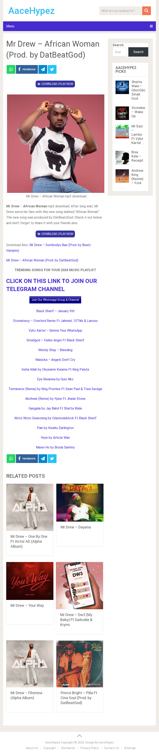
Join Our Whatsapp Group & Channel (55, 299)
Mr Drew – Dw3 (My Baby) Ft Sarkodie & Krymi (76, 620)
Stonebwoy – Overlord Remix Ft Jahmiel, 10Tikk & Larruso (55, 321)
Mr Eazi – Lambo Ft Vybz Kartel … (137, 134)
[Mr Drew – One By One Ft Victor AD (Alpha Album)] (29, 507)
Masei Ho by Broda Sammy (55, 447)
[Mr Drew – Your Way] (29, 581)
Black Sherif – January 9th (55, 311)
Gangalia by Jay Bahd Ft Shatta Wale (55, 408)
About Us (32, 748)
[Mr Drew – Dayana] (80, 503)
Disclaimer (68, 748)
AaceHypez (31, 10)
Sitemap (130, 748)
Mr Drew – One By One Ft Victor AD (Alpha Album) (29, 541)
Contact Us (111, 748)
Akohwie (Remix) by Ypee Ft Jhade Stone (55, 399)
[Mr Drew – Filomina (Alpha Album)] (29, 664)
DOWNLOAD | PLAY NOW (57, 84)
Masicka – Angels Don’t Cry (55, 360)
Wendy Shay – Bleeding (55, 350)
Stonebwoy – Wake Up (140, 112)
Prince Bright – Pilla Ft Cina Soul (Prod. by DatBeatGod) (79, 698)
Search (118, 45)
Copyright (49, 748)
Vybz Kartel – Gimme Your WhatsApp (55, 330)
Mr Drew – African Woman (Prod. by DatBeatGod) (42, 260)
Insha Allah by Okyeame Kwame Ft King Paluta (55, 369)
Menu (10, 26)
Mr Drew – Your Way (27, 605)
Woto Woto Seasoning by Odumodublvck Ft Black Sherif (55, 418)
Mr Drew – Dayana (76, 527)
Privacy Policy (90, 748)
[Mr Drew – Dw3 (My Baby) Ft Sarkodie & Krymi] (79, 585)
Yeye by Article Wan (55, 438)
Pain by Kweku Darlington (55, 428)
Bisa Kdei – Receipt (137, 156)
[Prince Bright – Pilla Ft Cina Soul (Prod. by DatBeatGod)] (80, 664)
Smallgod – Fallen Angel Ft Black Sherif (55, 340)
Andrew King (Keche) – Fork (137, 176)
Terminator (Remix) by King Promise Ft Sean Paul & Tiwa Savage (55, 389)
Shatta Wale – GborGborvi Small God (140, 90)
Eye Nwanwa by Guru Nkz (55, 379)
